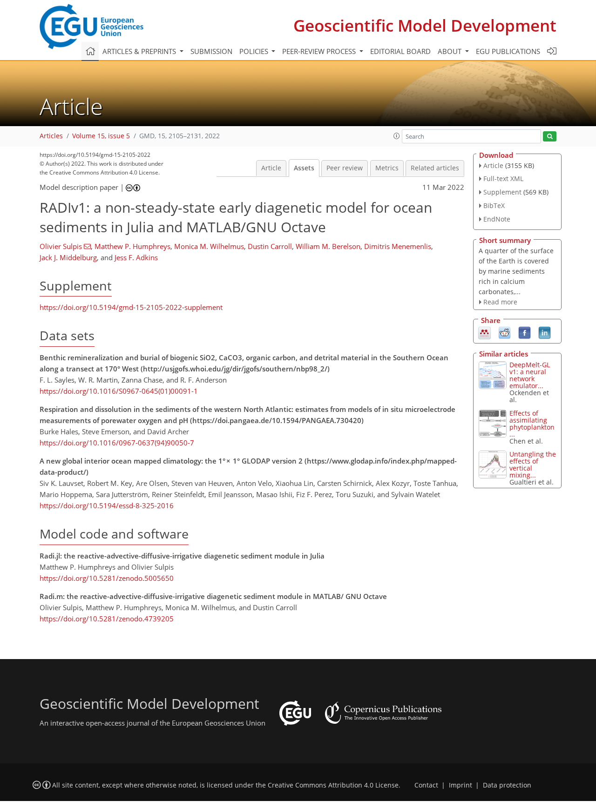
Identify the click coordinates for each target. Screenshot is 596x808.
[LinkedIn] (544, 332)
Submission (211, 51)
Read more (500, 301)
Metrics (387, 168)
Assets (304, 168)
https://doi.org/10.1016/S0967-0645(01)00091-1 (119, 391)
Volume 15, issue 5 (101, 136)
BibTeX (494, 205)
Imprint (460, 785)
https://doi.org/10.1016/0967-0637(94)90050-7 (117, 442)
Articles (51, 136)
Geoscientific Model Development (424, 25)
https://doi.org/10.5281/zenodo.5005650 (107, 578)
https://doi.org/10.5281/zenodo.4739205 (107, 618)
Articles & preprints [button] (140, 51)
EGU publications (508, 51)
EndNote (496, 219)
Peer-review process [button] (320, 51)
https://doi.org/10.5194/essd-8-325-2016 (107, 505)
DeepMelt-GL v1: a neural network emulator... (529, 375)
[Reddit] (504, 332)
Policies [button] (254, 51)
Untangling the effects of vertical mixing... (532, 464)
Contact (426, 785)
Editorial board (400, 51)
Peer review (344, 168)
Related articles (435, 168)
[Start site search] (549, 136)
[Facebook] (524, 332)
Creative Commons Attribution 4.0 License (333, 785)
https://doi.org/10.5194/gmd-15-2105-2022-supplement (131, 307)
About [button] (450, 51)
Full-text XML (503, 178)
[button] (396, 136)
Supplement (502, 192)
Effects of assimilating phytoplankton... (532, 423)
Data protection (507, 785)
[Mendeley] (484, 332)
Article (271, 168)
